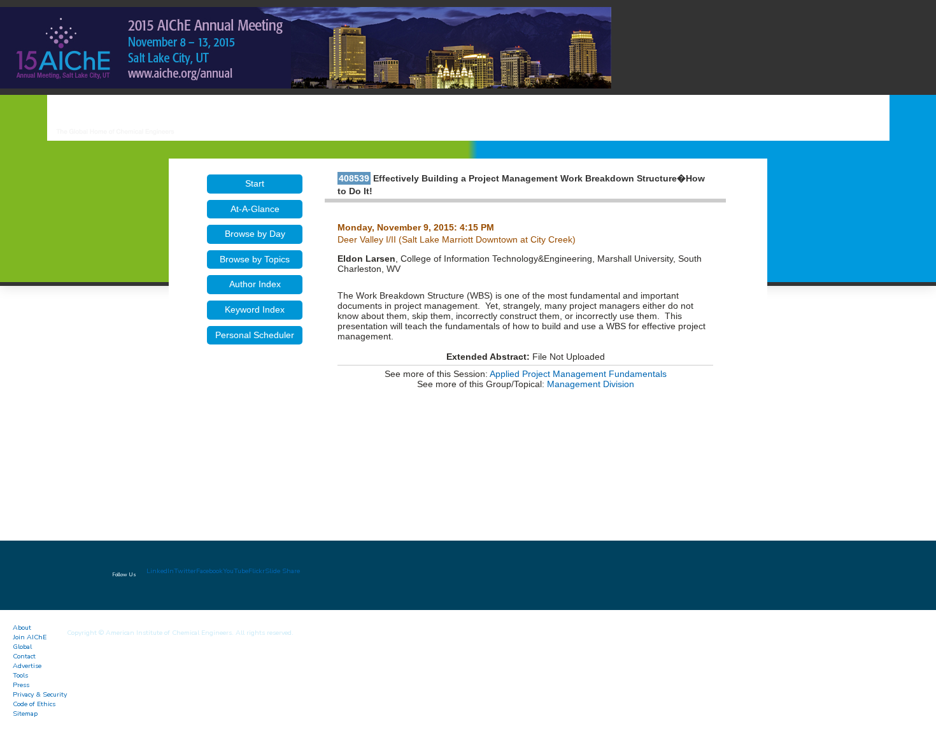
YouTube (235, 571)
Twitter (185, 571)
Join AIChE (29, 637)
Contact (24, 656)
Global (22, 646)
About (22, 627)
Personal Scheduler (254, 335)
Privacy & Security (40, 694)
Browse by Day (255, 234)
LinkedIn (160, 571)
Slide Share (282, 571)
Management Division (590, 384)
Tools (20, 675)
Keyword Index (255, 309)
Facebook (209, 571)
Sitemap (25, 713)
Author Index (255, 284)
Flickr (256, 571)
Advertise (27, 666)
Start (254, 183)
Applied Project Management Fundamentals (578, 374)
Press (21, 685)
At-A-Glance (255, 209)
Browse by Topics (255, 259)
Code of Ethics (34, 704)
